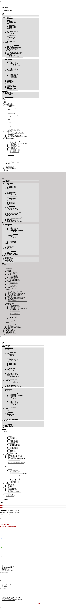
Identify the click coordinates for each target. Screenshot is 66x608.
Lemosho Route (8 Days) (12, 26)
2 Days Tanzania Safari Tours (13, 64)
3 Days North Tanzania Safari (13, 68)
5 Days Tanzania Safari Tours (13, 75)
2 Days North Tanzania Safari (13, 62)
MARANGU (8, 32)
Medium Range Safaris (10, 70)
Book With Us (8, 87)
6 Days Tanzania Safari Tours (13, 76)
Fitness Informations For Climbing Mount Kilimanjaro (14, 52)
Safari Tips (6, 83)
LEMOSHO (8, 23)
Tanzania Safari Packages (8, 59)
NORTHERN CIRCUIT (9, 28)
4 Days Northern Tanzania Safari (13, 73)
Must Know (6, 42)
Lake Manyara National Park (9, 93)
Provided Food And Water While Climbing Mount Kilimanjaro (12, 592)
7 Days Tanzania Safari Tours (13, 77)
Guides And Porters (9, 54)
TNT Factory (40, 603)
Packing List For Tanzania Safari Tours (12, 89)
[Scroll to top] (0, 607)
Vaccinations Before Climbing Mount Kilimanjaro (10, 594)
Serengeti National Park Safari (9, 97)
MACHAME (8, 20)
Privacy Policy (4, 578)
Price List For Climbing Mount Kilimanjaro (9, 574)
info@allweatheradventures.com (8, 526)
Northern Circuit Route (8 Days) (13, 30)
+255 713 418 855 (4, 524)
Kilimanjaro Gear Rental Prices (7, 576)
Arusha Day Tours (9, 80)
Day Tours (6, 78)
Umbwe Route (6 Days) (12, 41)
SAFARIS (3, 58)
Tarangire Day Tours (10, 82)
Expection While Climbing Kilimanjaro (12, 49)
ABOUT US (3, 14)
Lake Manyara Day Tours (10, 81)
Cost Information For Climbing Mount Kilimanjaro (14, 53)
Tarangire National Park (8, 95)
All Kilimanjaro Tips (7, 50)
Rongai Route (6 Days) (12, 37)
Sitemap (3, 565)
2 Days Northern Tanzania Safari (13, 63)
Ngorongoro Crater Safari (8, 94)
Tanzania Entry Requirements (7, 559)
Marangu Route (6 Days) (12, 35)
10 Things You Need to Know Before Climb (12, 44)
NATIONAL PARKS (4, 91)
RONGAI (8, 36)
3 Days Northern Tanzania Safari (13, 69)
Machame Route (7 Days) (12, 22)
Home (3, 13)
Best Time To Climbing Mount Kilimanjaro (12, 48)
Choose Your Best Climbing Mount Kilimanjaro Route (14, 47)
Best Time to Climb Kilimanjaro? (7, 562)
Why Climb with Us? (5, 561)
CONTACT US (4, 99)
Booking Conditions (7, 15)
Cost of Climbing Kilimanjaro (7, 583)
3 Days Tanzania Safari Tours (13, 67)
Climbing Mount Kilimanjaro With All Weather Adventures (15, 56)
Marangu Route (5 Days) (12, 33)
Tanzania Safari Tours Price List (11, 86)
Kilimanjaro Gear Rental (10, 46)
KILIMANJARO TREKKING (5, 17)
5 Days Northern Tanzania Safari (13, 74)
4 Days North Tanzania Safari (13, 72)
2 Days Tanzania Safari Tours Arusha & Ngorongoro (16, 65)
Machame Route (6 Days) (12, 21)
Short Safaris (9, 61)
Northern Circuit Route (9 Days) (13, 31)
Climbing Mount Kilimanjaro (9, 18)
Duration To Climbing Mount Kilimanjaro (12, 55)
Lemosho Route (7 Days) (12, 25)
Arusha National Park (8, 92)
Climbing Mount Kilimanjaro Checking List (13, 45)
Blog (3, 98)
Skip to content (2, 0)
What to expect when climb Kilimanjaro (8, 593)
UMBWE (8, 39)
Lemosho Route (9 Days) (12, 27)
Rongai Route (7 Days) (12, 38)
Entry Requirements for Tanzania (11, 88)
